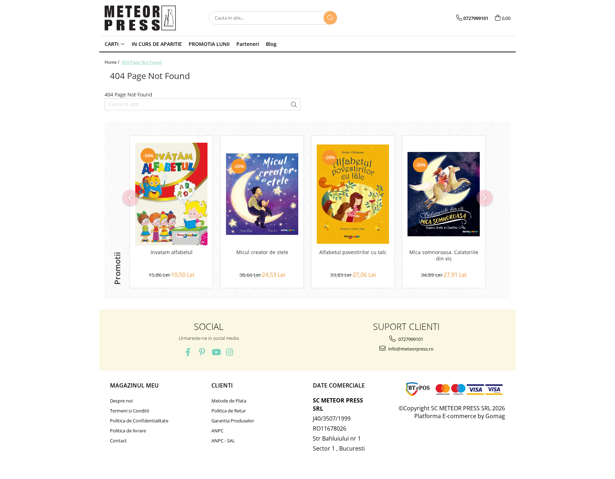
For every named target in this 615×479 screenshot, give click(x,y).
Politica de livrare (128, 430)
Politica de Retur (228, 410)
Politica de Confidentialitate (139, 420)
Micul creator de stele (262, 252)
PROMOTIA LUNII (209, 44)
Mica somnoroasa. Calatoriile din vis (443, 255)
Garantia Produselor (232, 420)
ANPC (217, 430)
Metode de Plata (228, 401)
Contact (118, 440)
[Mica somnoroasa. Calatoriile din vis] (444, 194)
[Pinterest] (202, 352)
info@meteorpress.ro (410, 349)
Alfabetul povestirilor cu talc (353, 252)
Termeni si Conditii (129, 410)
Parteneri (247, 44)
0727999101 (410, 339)
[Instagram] (230, 352)
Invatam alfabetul (172, 252)
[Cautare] (330, 18)
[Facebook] (188, 352)
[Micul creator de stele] (262, 194)
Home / (112, 62)
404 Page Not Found (142, 62)
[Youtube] (216, 352)
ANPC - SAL (223, 440)
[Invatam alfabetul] (171, 194)
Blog (271, 44)
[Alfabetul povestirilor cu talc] (353, 194)
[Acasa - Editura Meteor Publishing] (140, 18)
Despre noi (121, 401)
